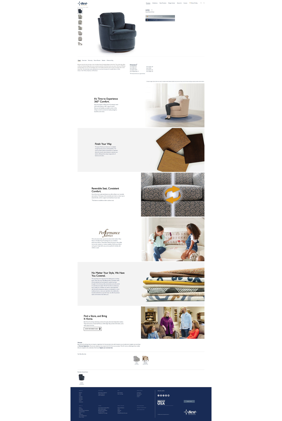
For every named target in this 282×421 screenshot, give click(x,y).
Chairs (84, 7)
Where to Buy (110, 60)
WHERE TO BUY (189, 401)
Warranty (90, 60)
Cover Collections (101, 395)
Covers (138, 396)
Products (81, 7)
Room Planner (97, 60)
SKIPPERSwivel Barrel (81, 383)
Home (78, 7)
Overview (84, 60)
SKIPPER (87, 7)
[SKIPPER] (80, 16)
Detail (79, 60)
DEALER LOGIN (161, 390)
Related (103, 60)
